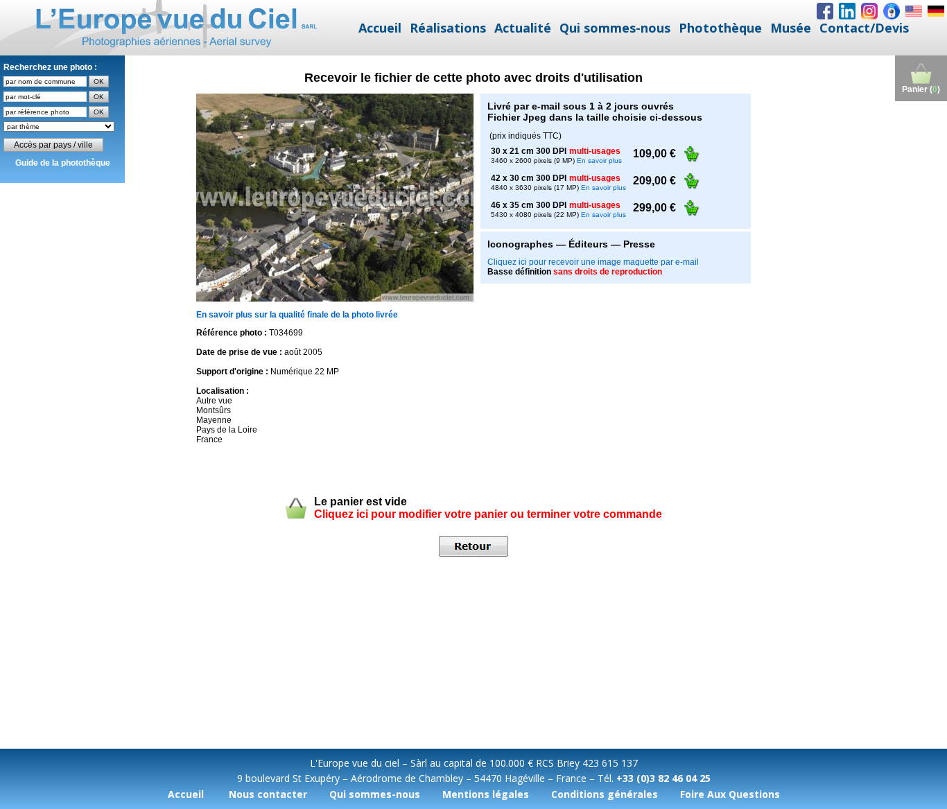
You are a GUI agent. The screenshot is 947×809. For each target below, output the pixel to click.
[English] (913, 11)
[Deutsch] (936, 11)
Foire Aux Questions (730, 794)
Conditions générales (604, 794)
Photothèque (720, 27)
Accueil (379, 27)
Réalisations (448, 27)
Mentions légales (485, 794)
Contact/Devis (864, 27)
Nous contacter (268, 794)
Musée (790, 27)
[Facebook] (825, 11)
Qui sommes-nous (614, 27)
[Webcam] (891, 11)
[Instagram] (869, 11)
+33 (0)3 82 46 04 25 (663, 778)
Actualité (522, 27)
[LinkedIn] (847, 11)
